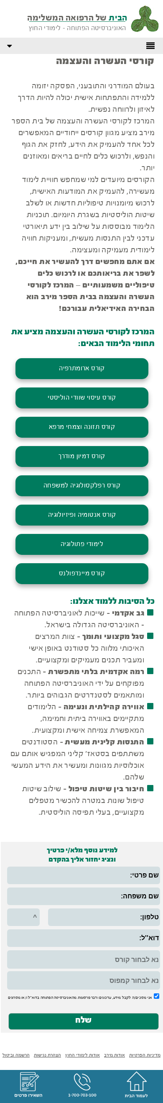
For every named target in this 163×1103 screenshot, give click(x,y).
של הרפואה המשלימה (77, 18)
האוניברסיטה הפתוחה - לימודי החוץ (77, 28)
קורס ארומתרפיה (82, 368)
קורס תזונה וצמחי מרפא (82, 427)
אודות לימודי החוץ (82, 1055)
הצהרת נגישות (47, 1055)
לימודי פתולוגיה (82, 544)
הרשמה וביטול (16, 1055)
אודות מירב (114, 1055)
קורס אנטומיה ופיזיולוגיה (82, 515)
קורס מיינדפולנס (82, 573)
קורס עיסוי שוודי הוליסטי (82, 398)
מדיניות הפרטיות (144, 1055)
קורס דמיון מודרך (82, 456)
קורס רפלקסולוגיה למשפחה (81, 485)
